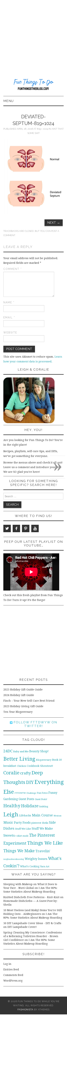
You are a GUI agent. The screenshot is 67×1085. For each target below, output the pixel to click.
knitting (43, 806)
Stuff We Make (42, 828)
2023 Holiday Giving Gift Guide (23, 706)
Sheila (45, 823)
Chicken (21, 766)
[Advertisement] (33, 35)
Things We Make (19, 851)
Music (8, 822)
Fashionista (25, 1009)
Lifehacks (25, 815)
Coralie (11, 773)
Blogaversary (43, 759)
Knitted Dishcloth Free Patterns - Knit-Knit (31, 897)
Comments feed (13, 975)
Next (53, 222)
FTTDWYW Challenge (25, 793)
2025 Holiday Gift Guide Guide (23, 689)
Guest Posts (26, 799)
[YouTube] (35, 528)
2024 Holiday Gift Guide (18, 695)
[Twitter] (7, 528)
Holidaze (30, 805)
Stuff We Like (23, 828)
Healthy (11, 805)
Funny (52, 792)
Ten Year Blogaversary (18, 711)
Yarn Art (44, 866)
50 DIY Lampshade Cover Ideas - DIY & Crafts (32, 923)
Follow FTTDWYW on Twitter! (34, 724)
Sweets (9, 835)
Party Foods (22, 822)
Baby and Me (20, 751)
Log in (7, 963)
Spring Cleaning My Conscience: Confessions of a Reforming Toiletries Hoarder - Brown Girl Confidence (32, 936)
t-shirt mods (22, 836)
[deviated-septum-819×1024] (33, 175)
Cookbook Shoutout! (40, 765)
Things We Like (45, 843)
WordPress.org (13, 980)
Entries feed (11, 969)
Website (10, 332)
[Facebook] (16, 528)
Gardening (10, 799)
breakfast (9, 766)
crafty (25, 773)
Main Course (42, 815)
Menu (8, 101)
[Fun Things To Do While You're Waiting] (33, 84)
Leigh (10, 814)
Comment (12, 268)
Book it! (57, 759)
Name (9, 302)
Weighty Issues (36, 859)
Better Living (19, 759)
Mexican (57, 816)
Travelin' (42, 851)
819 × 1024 (42, 128)
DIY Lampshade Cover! (22, 926)
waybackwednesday (13, 859)
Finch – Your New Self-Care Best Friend (29, 700)
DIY (30, 782)
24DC (7, 751)
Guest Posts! (41, 799)
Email (9, 317)
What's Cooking (29, 866)
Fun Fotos (42, 793)
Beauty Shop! (39, 751)
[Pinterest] (25, 528)
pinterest (36, 822)
